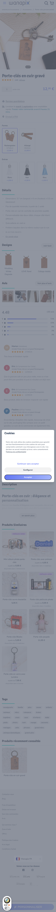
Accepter (28, 477)
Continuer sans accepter (28, 463)
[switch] (7, 908)
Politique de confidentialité (16, 452)
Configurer (28, 470)
